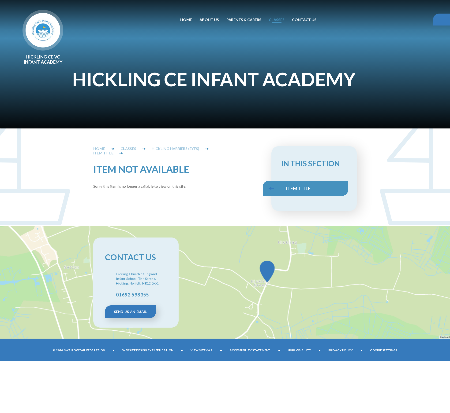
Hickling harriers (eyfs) (175, 148)
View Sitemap (201, 350)
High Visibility (299, 350)
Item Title (103, 153)
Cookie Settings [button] (383, 350)
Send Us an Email (130, 312)
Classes (128, 148)
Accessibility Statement (250, 350)
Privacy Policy (340, 350)
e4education (162, 350)
